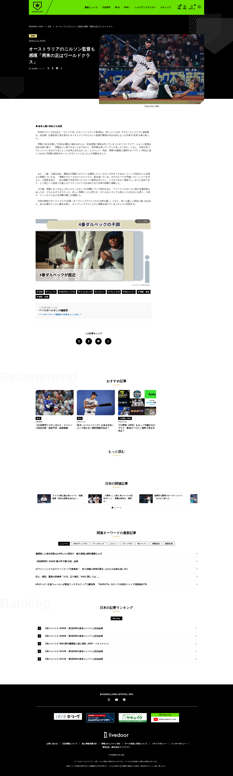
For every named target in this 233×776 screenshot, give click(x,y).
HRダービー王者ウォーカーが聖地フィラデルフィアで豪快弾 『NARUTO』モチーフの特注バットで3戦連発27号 (91, 584)
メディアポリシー (159, 744)
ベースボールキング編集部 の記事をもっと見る (59, 314)
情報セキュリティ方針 (110, 744)
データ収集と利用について (136, 744)
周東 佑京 (144, 292)
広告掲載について (69, 744)
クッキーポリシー (178, 744)
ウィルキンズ (86, 292)
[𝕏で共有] (48, 68)
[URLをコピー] (61, 68)
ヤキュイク (165, 7)
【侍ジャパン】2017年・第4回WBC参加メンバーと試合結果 (73, 659)
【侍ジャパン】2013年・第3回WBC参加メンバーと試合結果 (73, 651)
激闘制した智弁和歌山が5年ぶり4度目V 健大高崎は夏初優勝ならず (69, 554)
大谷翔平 (106, 7)
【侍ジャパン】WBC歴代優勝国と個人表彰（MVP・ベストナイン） (77, 643)
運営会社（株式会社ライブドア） (116, 747)
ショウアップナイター (145, 7)
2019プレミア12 (67, 292)
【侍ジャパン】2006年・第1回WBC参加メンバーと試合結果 (73, 628)
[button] (112, 507)
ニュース (51, 292)
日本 (40, 292)
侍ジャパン (130, 292)
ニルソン (101, 292)
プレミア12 (114, 292)
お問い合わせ (52, 744)
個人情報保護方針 (89, 744)
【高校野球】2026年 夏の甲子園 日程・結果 (57, 561)
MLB (117, 7)
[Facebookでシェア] (53, 68)
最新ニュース (91, 7)
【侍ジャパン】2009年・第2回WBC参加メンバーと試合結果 (73, 636)
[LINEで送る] (57, 68)
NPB (126, 7)
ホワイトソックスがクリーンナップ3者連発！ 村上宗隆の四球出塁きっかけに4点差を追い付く (82, 569)
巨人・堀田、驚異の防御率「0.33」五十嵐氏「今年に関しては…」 (68, 577)
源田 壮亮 (43, 297)
